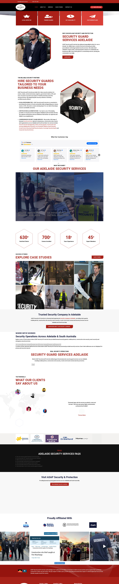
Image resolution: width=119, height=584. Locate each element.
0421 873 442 (35, 1)
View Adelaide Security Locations (59, 484)
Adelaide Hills (51, 344)
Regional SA (57, 344)
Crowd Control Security (25, 128)
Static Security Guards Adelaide (29, 214)
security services (27, 121)
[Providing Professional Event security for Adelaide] (74, 546)
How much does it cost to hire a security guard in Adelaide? (30, 466)
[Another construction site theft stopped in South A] (44, 546)
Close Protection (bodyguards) (27, 124)
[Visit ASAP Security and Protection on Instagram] (99, 1)
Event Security (51, 126)
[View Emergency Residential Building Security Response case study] (59, 273)
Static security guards (40, 124)
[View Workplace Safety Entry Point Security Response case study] (59, 297)
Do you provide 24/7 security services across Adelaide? (29, 458)
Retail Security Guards (37, 128)
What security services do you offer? (25, 459)
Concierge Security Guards (50, 128)
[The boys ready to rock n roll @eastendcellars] (14, 546)
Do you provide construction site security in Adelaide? (28, 461)
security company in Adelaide (68, 318)
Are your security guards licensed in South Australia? (28, 456)
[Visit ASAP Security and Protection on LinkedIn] (102, 1)
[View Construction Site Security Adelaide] (78, 215)
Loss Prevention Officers (41, 126)
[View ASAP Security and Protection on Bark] (93, 525)
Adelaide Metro (35, 344)
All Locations (19, 344)
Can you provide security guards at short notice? (27, 463)
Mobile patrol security (29, 126)
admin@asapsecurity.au (22, 1)
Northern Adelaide (27, 344)
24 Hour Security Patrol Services (58, 214)
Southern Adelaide (43, 344)
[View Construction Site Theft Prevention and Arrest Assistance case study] (30, 273)
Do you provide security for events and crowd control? (28, 464)
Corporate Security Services (26, 130)
